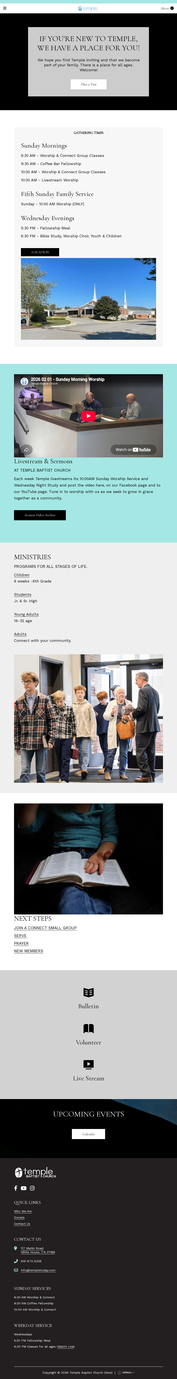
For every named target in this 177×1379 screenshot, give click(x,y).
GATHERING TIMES (89, 133)
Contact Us (22, 1223)
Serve (20, 935)
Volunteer (88, 1042)
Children (22, 575)
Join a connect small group (45, 928)
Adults (20, 634)
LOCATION (40, 252)
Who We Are (23, 1211)
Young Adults (26, 614)
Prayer (21, 943)
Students (22, 594)
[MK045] (35, 1172)
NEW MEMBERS (28, 951)
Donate (19, 1217)
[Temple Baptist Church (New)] (88, 8)
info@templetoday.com (38, 1270)
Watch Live (66, 1346)
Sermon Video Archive (39, 515)
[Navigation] (5, 8)
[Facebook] (15, 1188)
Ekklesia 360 (126, 1372)
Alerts (164, 8)
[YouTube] (24, 1188)
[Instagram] (32, 1188)
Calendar (88, 1134)
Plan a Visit (88, 84)
